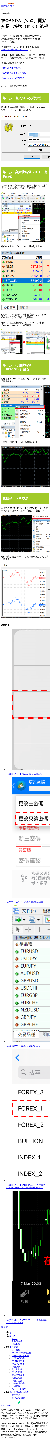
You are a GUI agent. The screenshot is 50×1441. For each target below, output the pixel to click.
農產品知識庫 (18, 1375)
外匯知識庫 (17, 1381)
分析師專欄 (17, 1341)
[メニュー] (2, 9)
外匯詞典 (16, 1367)
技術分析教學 (18, 1358)
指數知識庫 (17, 1378)
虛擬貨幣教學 (18, 1383)
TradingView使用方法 (21, 1353)
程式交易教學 (18, 1364)
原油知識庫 (17, 1372)
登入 (12, 6)
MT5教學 (16, 1350)
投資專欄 (16, 1386)
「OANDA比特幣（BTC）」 (14, 49)
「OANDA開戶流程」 (11, 68)
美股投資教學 (18, 1361)
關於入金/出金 (18, 1398)
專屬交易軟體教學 (20, 1355)
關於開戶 (16, 1395)
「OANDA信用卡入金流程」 (14, 73)
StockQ (15, 1338)
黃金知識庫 (17, 1369)
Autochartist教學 (19, 1389)
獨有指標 (16, 1344)
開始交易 (5, 6)
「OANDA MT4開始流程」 (14, 78)
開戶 (3, 1327)
